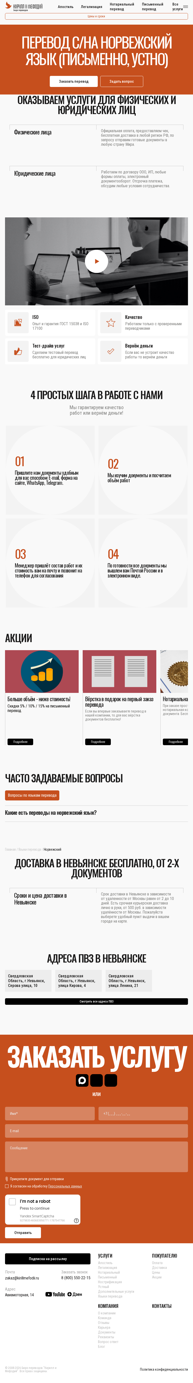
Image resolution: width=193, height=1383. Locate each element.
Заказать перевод (73, 81)
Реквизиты (106, 1337)
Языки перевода (29, 849)
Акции (157, 1277)
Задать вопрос (122, 81)
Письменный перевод (152, 6)
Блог (101, 1347)
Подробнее (20, 742)
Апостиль (65, 7)
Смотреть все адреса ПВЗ (97, 1001)
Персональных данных (65, 1186)
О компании (107, 1313)
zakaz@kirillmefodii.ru (22, 1278)
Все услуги (177, 6)
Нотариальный (109, 1272)
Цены (156, 1272)
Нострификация (110, 1282)
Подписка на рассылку (48, 1259)
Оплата (157, 1263)
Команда (104, 1318)
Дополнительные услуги (116, 1292)
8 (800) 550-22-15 (75, 1278)
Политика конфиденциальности (164, 1369)
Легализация (91, 7)
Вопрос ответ (108, 1342)
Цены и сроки (96, 16)
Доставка (159, 1268)
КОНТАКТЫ (162, 1306)
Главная (10, 849)
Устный (103, 1287)
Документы (106, 1332)
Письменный (107, 1277)
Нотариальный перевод (122, 6)
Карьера (104, 1327)
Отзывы (103, 1323)
